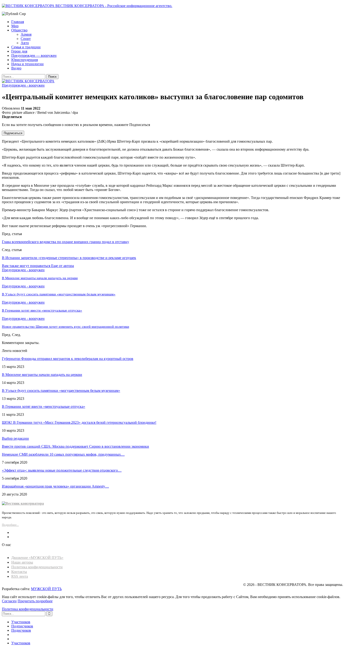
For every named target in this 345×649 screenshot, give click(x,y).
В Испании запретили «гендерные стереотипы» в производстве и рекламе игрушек (69, 258)
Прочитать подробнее (35, 601)
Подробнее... (10, 525)
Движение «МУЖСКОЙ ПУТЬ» (37, 558)
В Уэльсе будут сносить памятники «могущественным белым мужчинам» (61, 391)
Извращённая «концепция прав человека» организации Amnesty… (55, 486)
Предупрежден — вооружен (34, 55)
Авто (25, 43)
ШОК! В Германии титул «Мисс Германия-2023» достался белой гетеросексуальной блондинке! (79, 422)
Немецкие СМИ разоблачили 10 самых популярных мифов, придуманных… (63, 454)
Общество (19, 30)
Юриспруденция (24, 60)
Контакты (19, 572)
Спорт (26, 39)
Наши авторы (22, 562)
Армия (26, 34)
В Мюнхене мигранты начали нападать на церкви (42, 375)
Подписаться (13, 133)
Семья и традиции (26, 47)
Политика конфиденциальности (37, 567)
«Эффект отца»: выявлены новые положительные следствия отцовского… (62, 470)
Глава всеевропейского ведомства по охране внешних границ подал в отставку (65, 242)
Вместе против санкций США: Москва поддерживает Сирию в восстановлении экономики (75, 446)
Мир (15, 26)
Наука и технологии (27, 64)
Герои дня (19, 51)
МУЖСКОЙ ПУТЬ (46, 589)
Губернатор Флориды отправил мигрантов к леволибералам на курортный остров (67, 359)
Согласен (9, 601)
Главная (17, 22)
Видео (16, 68)
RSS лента (19, 576)
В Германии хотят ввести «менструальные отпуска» (43, 406)
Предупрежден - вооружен (23, 85)
